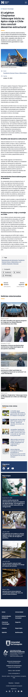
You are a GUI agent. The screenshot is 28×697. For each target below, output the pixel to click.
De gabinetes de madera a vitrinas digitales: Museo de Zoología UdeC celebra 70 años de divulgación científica (13, 536)
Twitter (18, 272)
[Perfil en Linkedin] (6, 691)
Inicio (3, 612)
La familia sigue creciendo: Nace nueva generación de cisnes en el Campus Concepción (18, 413)
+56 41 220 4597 (16, 670)
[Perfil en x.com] (15, 691)
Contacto (17, 683)
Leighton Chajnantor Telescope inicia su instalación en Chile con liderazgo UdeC (14, 396)
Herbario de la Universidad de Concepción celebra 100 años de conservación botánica (12, 593)
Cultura (4, 628)
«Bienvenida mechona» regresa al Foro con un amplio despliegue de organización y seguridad (17, 442)
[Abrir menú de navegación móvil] (26, 2)
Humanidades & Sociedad (20, 617)
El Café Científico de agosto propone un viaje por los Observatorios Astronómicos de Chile (14, 322)
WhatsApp (8, 275)
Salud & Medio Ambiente (6, 617)
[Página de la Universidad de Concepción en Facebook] (12, 691)
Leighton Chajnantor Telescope (10, 264)
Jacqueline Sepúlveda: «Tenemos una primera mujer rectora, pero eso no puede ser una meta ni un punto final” (17, 432)
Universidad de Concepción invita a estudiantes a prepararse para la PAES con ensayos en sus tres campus (17, 453)
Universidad (19, 612)
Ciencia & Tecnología (8, 9)
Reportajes (18, 628)
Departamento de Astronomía (10, 260)
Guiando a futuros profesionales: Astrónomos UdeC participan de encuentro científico (12, 347)
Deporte (17, 622)
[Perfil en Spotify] (18, 691)
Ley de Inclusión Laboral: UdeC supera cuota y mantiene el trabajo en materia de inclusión (13, 565)
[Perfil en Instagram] (9, 691)
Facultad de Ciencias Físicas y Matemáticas (15, 73)
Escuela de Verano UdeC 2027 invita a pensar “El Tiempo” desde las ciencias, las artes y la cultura (18, 422)
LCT (20, 262)
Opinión (4, 632)
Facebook (8, 272)
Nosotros (11, 683)
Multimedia (19, 632)
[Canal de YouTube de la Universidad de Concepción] (21, 691)
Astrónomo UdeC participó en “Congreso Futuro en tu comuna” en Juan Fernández (13, 371)
